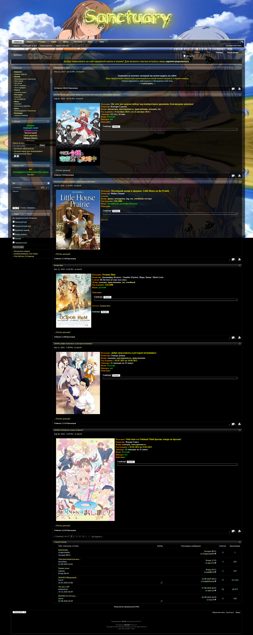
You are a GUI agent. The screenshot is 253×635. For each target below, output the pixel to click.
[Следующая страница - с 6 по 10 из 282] (89, 536)
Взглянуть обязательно (24, 149)
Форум (30, 42)
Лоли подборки (20, 88)
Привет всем (63, 568)
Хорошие (17, 97)
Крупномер (63, 550)
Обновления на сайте (62, 68)
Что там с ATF (63, 587)
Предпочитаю (21, 245)
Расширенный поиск (233, 45)
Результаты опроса (22, 254)
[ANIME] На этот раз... (67, 596)
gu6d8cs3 (210, 572)
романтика (113, 109)
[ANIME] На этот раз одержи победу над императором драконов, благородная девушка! (87, 95)
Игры (90, 42)
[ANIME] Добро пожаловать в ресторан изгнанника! (73, 344)
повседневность (126, 109)
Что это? (30, 175)
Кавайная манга (20, 92)
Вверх (238, 612)
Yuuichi (81, 72)
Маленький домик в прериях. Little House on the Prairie (74, 182)
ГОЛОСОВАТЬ (147, 84)
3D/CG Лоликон (20, 85)
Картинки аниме (22, 233)
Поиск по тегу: (19, 143)
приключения (141, 109)
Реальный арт (21, 225)
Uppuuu (61, 571)
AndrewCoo (63, 589)
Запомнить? (190, 56)
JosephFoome (208, 581)
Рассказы (78, 42)
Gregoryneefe (64, 552)
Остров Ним (58, 265)
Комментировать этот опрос (26, 256)
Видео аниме (21, 237)
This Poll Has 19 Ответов (24, 259)
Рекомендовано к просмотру (25, 79)
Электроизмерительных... (69, 559)
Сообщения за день (29, 46)
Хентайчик (18, 83)
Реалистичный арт (23, 229)
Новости (18, 42)
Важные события (62, 46)
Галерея (42, 42)
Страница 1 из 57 (62, 536)
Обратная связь (218, 612)
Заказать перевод (21, 115)
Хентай (18, 241)
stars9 (80, 99)
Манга (66, 42)
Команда (18, 113)
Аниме (54, 42)
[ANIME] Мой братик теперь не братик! (68, 430)
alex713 (211, 563)
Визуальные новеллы (22, 106)
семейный (138, 199)
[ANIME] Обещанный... (68, 578)
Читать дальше (63, 170)
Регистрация (232, 53)
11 (80, 536)
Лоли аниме (18, 81)
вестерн (148, 199)
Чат (14, 183)
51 (83, 536)
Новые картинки (46, 46)
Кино (102, 42)
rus (159, 109)
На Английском (19, 99)
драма (110, 199)
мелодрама (119, 199)
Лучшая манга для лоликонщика (28, 151)
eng (127, 199)
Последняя (96, 537)
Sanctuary (230, 612)
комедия (153, 109)
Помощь (219, 53)
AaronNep (62, 562)
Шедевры (18, 104)
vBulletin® (127, 625)
